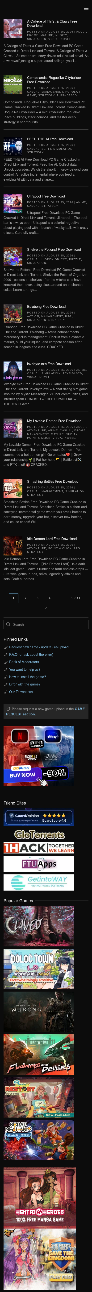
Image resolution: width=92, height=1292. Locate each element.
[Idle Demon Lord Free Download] (13, 545)
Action (33, 316)
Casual (33, 91)
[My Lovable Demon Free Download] (13, 427)
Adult (81, 31)
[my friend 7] (39, 882)
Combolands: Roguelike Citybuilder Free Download (54, 79)
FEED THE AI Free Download (50, 138)
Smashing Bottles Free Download (52, 481)
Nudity (61, 35)
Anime (81, 202)
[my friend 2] (39, 833)
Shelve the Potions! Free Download (54, 249)
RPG (68, 316)
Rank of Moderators (24, 661)
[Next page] (46, 607)
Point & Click (38, 437)
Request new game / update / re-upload (39, 647)
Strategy (46, 95)
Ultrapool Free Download (46, 195)
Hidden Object (54, 259)
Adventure (36, 430)
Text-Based (72, 373)
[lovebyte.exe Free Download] (13, 370)
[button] (86, 8)
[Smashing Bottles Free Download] (13, 488)
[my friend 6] (39, 863)
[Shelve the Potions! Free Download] (13, 256)
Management (52, 91)
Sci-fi (46, 148)
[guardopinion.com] (39, 816)
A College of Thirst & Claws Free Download (52, 23)
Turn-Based (67, 95)
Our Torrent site (21, 691)
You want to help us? (24, 669)
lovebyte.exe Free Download (49, 363)
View (39, 925)
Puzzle (75, 259)
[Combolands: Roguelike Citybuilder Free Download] (13, 84)
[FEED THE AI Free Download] (13, 145)
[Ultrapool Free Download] (13, 202)
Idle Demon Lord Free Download (52, 538)
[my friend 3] (39, 847)
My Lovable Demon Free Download (54, 420)
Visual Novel (59, 39)
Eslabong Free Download (46, 306)
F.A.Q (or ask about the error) (31, 654)
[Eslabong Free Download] (13, 313)
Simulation (36, 39)
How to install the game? (27, 676)
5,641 (76, 598)
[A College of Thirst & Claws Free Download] (13, 28)
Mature (47, 35)
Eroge (32, 35)
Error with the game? (25, 684)
